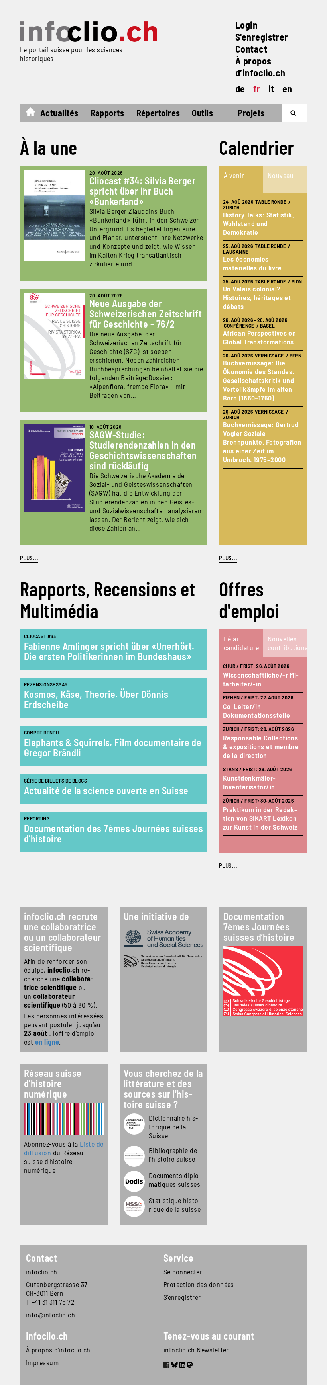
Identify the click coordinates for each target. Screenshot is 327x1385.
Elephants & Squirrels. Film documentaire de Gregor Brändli (112, 747)
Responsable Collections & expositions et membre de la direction (261, 746)
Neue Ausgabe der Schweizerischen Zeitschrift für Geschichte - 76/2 (145, 313)
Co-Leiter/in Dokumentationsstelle (256, 710)
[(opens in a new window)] (64, 1119)
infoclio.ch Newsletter (196, 1349)
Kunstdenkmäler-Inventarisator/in (249, 782)
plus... (228, 557)
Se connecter (183, 1271)
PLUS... (29, 557)
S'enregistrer (261, 37)
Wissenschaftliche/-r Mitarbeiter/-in (261, 679)
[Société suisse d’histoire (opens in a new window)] (163, 961)
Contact (251, 49)
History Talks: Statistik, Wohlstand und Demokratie (258, 223)
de (240, 88)
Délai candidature (241, 643)
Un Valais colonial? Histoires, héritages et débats (257, 297)
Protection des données (199, 1284)
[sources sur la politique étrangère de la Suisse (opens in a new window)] (134, 1181)
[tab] (241, 179)
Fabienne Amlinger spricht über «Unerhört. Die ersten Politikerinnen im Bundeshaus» (109, 651)
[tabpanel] (263, 369)
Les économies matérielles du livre (252, 263)
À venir (234, 175)
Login (246, 25)
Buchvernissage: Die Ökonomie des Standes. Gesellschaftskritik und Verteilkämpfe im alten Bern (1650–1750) (258, 380)
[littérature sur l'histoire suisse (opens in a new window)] (134, 1156)
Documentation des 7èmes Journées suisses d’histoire (113, 833)
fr (256, 88)
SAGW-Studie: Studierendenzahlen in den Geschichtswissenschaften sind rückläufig (143, 450)
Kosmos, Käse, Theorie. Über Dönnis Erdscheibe (96, 699)
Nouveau (281, 175)
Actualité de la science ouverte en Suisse (106, 790)
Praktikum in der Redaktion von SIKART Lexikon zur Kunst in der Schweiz (260, 818)
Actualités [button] (59, 112)
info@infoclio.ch (50, 1314)
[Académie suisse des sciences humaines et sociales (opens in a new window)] (163, 938)
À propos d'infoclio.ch (58, 1349)
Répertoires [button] (158, 112)
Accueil (34, 113)
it (271, 88)
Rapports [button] (107, 112)
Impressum (42, 1362)
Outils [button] (202, 112)
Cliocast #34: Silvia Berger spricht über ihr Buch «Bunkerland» (142, 191)
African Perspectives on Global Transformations (259, 337)
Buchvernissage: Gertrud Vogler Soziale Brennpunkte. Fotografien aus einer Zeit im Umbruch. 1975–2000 (262, 442)
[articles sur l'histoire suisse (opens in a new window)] (134, 1124)
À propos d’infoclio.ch (260, 66)
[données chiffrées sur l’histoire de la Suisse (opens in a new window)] (134, 1206)
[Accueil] (88, 31)
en (287, 88)
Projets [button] (251, 112)
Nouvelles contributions (287, 643)
